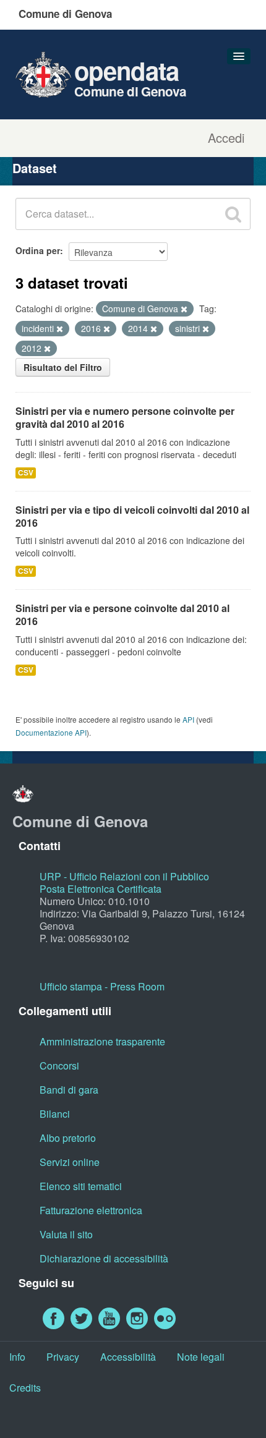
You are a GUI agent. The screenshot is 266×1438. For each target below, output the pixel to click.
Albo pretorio (68, 1138)
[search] (233, 214)
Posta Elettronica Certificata (100, 889)
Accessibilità (128, 1357)
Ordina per (37, 250)
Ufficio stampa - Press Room (102, 986)
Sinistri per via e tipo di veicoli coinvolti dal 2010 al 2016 (132, 516)
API (188, 719)
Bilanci (55, 1114)
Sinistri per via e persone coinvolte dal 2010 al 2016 (122, 614)
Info (17, 1357)
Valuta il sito (66, 1234)
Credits (25, 1388)
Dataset (34, 168)
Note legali (201, 1357)
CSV (25, 472)
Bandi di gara (69, 1090)
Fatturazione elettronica (91, 1210)
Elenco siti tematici (81, 1186)
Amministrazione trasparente (102, 1041)
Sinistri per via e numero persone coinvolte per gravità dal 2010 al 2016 (124, 417)
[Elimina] (184, 309)
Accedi (226, 138)
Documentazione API (51, 732)
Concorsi (59, 1065)
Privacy (62, 1357)
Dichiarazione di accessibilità (104, 1258)
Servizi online (70, 1162)
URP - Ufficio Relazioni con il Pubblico (124, 876)
